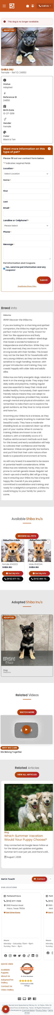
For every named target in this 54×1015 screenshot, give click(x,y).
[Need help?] (5, 1009)
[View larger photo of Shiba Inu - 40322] (21, 542)
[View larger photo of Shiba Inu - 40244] (48, 542)
